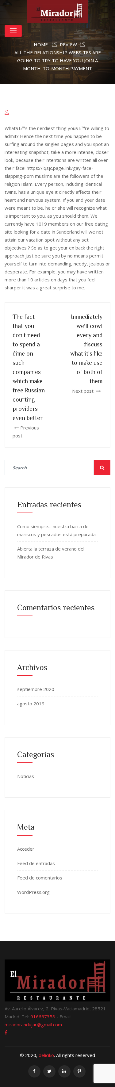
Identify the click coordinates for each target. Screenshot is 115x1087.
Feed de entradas (36, 863)
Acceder (25, 849)
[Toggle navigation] (13, 31)
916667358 (42, 1016)
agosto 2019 (30, 703)
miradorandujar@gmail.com (33, 1024)
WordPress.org (33, 892)
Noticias (25, 776)
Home (41, 44)
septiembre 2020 (35, 689)
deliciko (46, 1055)
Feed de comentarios (39, 878)
